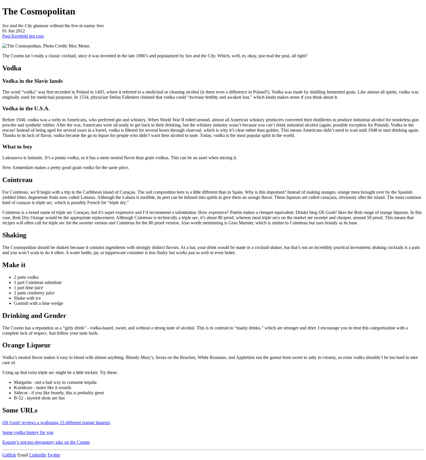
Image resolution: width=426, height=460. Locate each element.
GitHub (9, 454)
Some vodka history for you (27, 432)
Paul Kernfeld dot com (23, 36)
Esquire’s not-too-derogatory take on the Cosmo (46, 442)
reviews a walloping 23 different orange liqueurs (56, 422)
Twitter (53, 454)
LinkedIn (37, 454)
